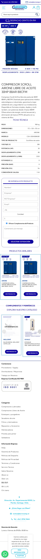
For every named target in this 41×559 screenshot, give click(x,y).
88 (39, 152)
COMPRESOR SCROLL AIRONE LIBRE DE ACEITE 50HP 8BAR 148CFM (29, 284)
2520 (38, 156)
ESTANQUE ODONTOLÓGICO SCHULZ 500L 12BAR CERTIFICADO (32, 343)
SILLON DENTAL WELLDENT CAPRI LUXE (11, 342)
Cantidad (20, 214)
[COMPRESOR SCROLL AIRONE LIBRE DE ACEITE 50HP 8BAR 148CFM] (30, 267)
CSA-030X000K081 (33, 136)
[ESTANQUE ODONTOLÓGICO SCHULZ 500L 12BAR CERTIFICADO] (33, 327)
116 (39, 168)
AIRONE (37, 132)
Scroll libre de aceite (33, 140)
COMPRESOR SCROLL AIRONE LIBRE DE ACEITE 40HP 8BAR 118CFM (9, 284)
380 (38, 144)
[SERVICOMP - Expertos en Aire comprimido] (19, 8)
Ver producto (10, 294)
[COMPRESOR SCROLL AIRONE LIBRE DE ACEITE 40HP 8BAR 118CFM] (10, 267)
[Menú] (4, 8)
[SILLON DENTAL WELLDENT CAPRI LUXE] (11, 327)
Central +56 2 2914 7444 (10, 2)
